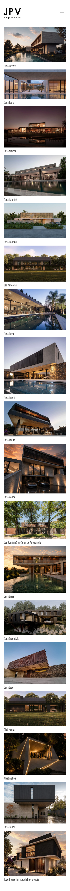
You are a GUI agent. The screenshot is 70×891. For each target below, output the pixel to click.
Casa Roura (9, 497)
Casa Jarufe (9, 440)
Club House (9, 729)
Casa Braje (9, 596)
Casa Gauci (9, 827)
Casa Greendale (11, 638)
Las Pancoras (10, 285)
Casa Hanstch (10, 200)
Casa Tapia (9, 102)
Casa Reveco (10, 66)
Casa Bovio (9, 334)
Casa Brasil (9, 398)
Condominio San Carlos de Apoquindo (22, 542)
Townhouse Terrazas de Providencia (21, 879)
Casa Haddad (10, 242)
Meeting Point (10, 778)
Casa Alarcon (10, 151)
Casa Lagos (9, 687)
